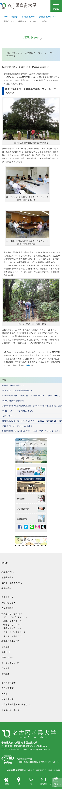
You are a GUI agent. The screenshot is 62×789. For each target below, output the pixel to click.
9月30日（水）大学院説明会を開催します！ (19, 390)
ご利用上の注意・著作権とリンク (16, 704)
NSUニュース (7, 657)
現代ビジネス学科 (29, 17)
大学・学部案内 (8, 603)
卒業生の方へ (7, 577)
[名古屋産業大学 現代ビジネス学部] (18, 6)
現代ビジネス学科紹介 (11, 613)
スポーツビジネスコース (14, 632)
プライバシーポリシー (11, 710)
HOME (6, 784)
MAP (18, 784)
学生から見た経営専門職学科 (13, 401)
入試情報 (5, 668)
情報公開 (5, 652)
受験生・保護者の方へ (11, 583)
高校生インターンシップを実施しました (17, 411)
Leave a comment (41, 67)
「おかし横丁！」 (8, 416)
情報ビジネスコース (13, 625)
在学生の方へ (7, 572)
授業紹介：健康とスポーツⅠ (13, 385)
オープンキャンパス (55, 785)
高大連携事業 (7, 688)
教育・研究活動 (8, 682)
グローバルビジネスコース (16, 617)
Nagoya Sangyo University (33, 770)
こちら (27, 365)
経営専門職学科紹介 (10, 641)
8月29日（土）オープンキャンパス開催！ (18, 426)
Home (7, 17)
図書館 (4, 693)
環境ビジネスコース (47, 17)
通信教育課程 (7, 608)
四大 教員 (25, 67)
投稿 (4, 380)
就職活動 (5, 646)
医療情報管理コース (12, 628)
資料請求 (43, 784)
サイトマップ (7, 699)
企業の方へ (6, 588)
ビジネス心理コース (12, 636)
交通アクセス (7, 597)
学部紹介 (16, 17)
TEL (31, 784)
